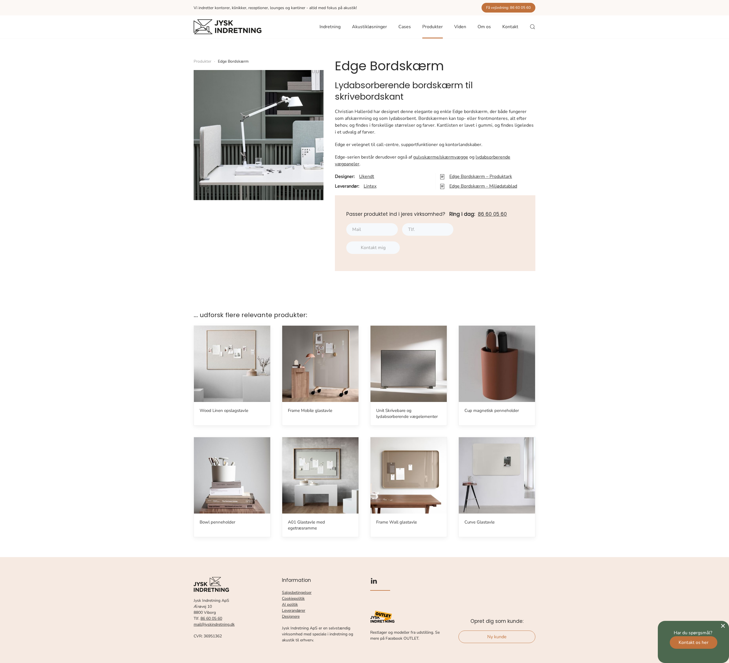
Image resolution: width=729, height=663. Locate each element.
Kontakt (510, 27)
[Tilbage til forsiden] (227, 26)
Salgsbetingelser (297, 592)
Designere (291, 616)
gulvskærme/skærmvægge (440, 157)
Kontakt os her (693, 642)
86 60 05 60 (492, 214)
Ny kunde (497, 637)
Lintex (370, 186)
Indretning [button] (330, 27)
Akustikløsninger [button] (369, 27)
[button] (532, 26)
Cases (404, 27)
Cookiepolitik (293, 598)
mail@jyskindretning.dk (214, 624)
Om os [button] (484, 27)
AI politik (290, 604)
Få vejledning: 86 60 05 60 (508, 7)
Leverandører (293, 610)
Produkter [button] (432, 27)
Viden (460, 27)
